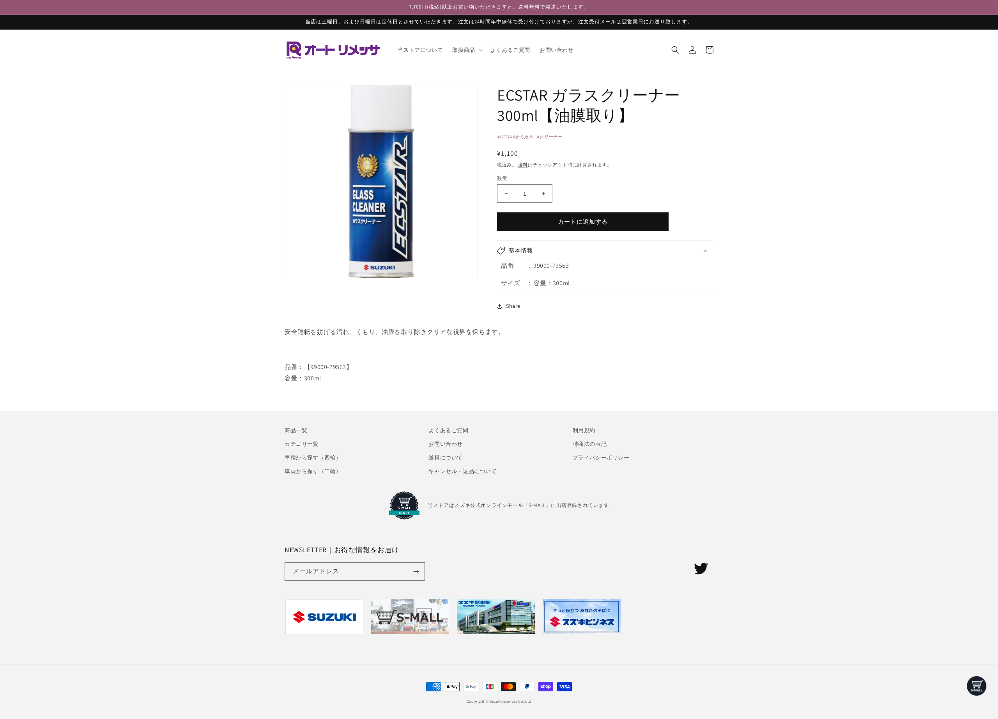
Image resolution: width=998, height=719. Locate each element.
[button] (466, 50)
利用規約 (584, 430)
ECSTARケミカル (516, 137)
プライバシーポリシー (601, 457)
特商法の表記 (590, 443)
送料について (445, 457)
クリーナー (550, 137)
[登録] (416, 571)
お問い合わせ (445, 443)
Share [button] (513, 305)
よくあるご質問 (448, 430)
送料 (523, 165)
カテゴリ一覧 (302, 443)
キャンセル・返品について (462, 471)
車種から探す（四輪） (313, 457)
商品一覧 (296, 430)
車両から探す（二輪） (313, 471)
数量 (502, 178)
